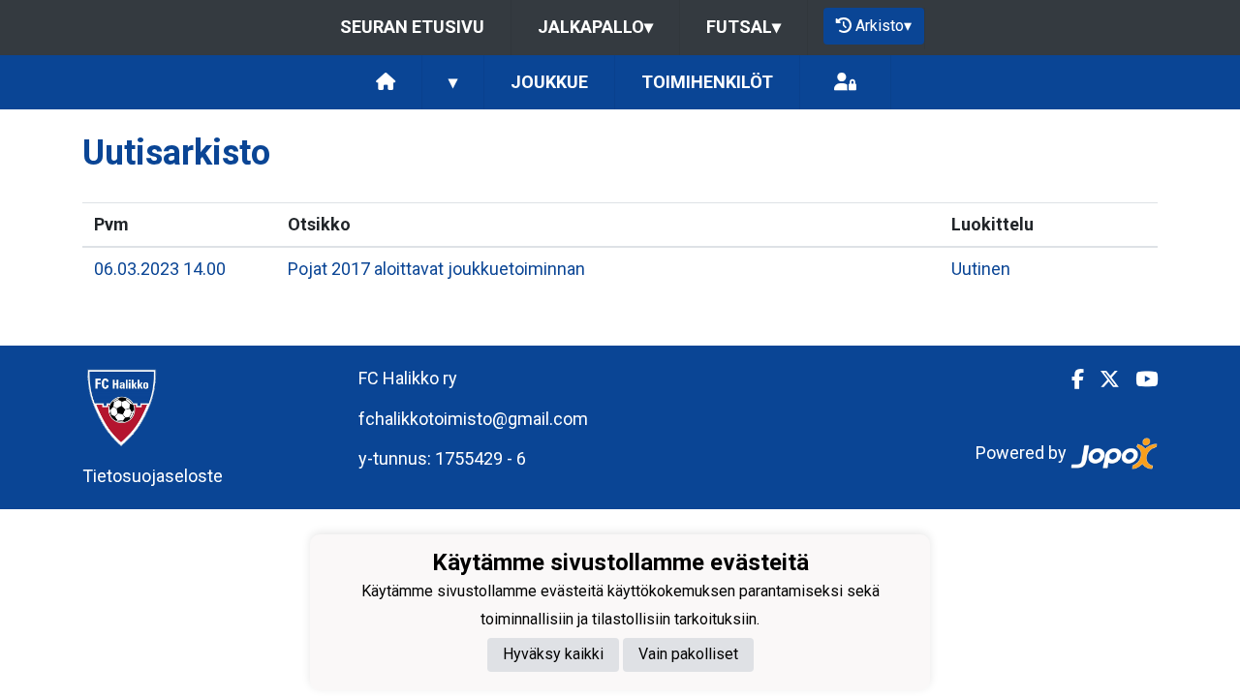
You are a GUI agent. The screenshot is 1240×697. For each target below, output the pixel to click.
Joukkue (549, 82)
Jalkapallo (595, 26)
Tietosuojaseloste (152, 476)
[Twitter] (1102, 379)
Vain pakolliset (688, 654)
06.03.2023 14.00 (160, 268)
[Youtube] (1139, 379)
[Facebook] (1070, 379)
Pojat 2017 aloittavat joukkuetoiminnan (436, 268)
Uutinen (980, 268)
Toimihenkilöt (707, 82)
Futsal (743, 26)
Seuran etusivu (412, 26)
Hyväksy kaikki (553, 654)
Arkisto (883, 25)
